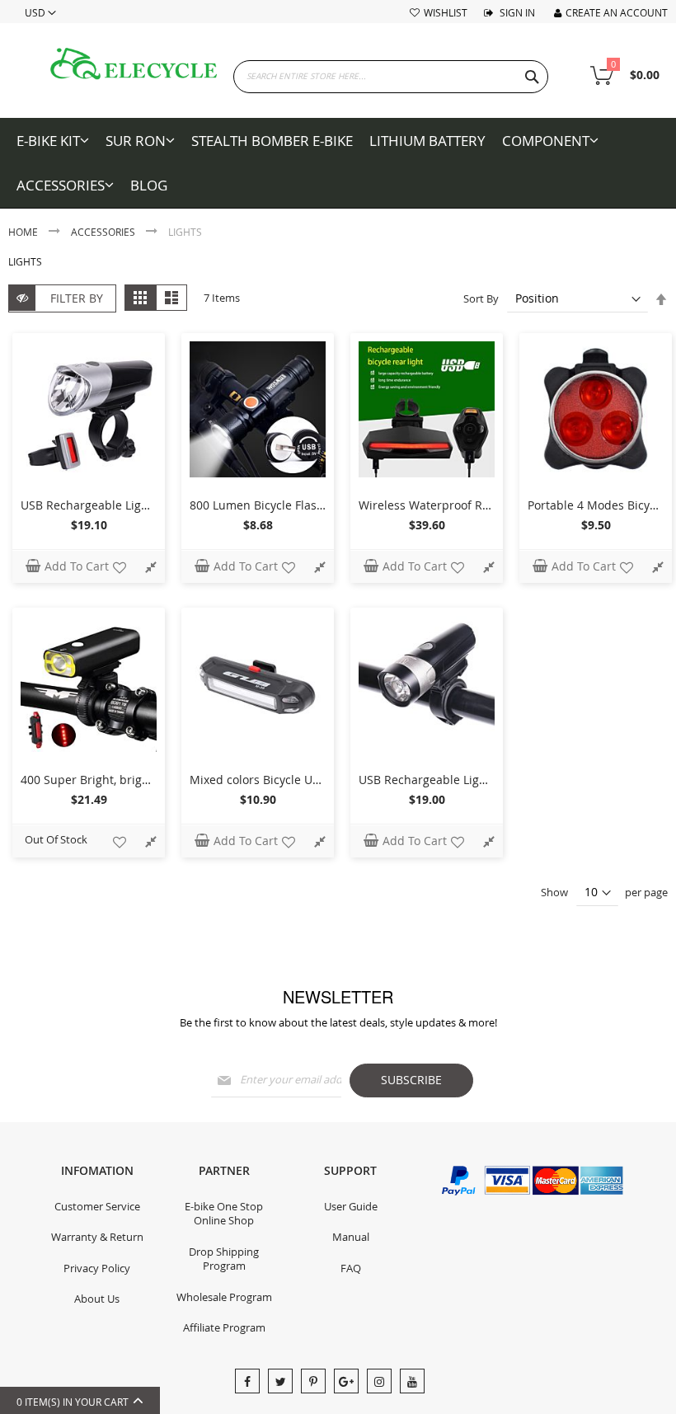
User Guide (351, 1206)
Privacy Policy (96, 1268)
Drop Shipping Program (224, 1259)
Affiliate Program (224, 1327)
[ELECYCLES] (134, 64)
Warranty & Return (97, 1236)
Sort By (481, 298)
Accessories (104, 231)
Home (24, 231)
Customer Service (97, 1206)
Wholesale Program (224, 1297)
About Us (97, 1298)
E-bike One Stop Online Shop (224, 1213)
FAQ (350, 1268)
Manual (350, 1236)
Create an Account (617, 12)
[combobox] (390, 76)
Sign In (516, 12)
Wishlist (445, 12)
